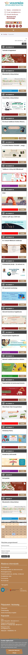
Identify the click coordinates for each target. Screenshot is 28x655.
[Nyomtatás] (26, 38)
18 (6, 531)
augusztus (12, 521)
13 (13, 529)
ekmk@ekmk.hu (15, 12)
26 (10, 534)
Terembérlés (4, 578)
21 (17, 531)
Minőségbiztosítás (6, 572)
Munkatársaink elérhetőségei (11, 17)
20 (13, 531)
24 (3, 534)
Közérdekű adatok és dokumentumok (11, 569)
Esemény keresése (5, 545)
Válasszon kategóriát (5, 551)
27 (13, 534)
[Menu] (13, 30)
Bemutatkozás (5, 567)
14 (17, 529)
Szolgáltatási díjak (6, 576)
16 (24, 529)
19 (10, 531)
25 (6, 534)
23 (24, 531)
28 (17, 534)
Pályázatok (4, 608)
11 (6, 529)
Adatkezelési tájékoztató (14, 650)
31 (3, 536)
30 (24, 534)
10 (3, 529)
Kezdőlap (5, 34)
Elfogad (14, 653)
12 (10, 529)
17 (3, 531)
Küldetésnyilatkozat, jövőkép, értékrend (12, 574)
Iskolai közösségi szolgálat (8, 612)
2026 (16, 521)
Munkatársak (4, 580)
